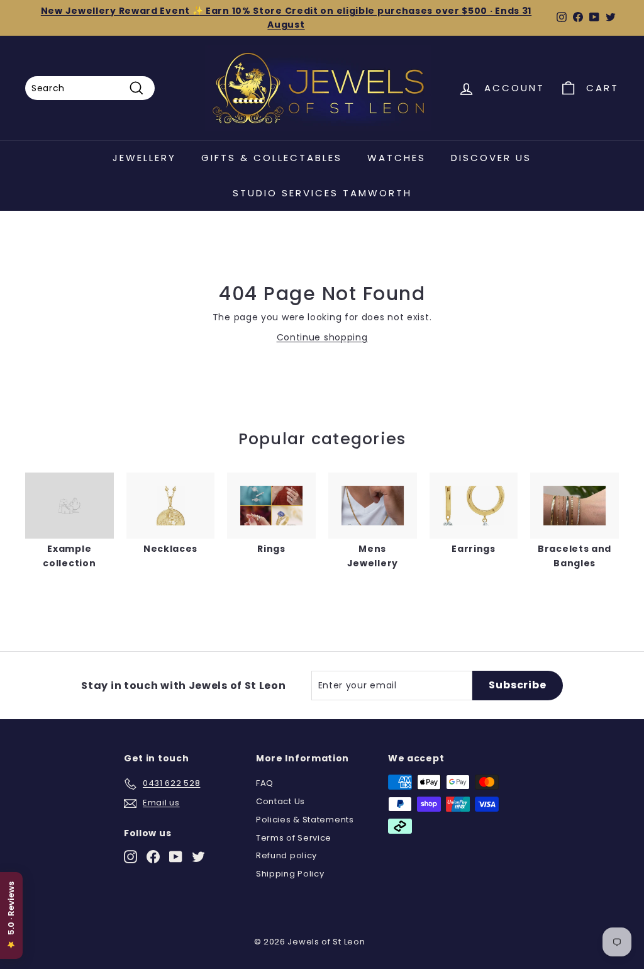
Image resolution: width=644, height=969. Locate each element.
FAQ (265, 783)
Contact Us (280, 801)
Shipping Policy (290, 874)
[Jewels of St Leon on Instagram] (130, 856)
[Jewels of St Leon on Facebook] (153, 856)
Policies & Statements (305, 820)
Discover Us (491, 157)
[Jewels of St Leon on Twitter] (198, 856)
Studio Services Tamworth (322, 192)
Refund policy (286, 855)
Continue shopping (322, 337)
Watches (396, 157)
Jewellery (144, 157)
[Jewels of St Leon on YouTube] (175, 856)
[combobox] (90, 88)
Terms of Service (293, 838)
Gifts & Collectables (271, 157)
